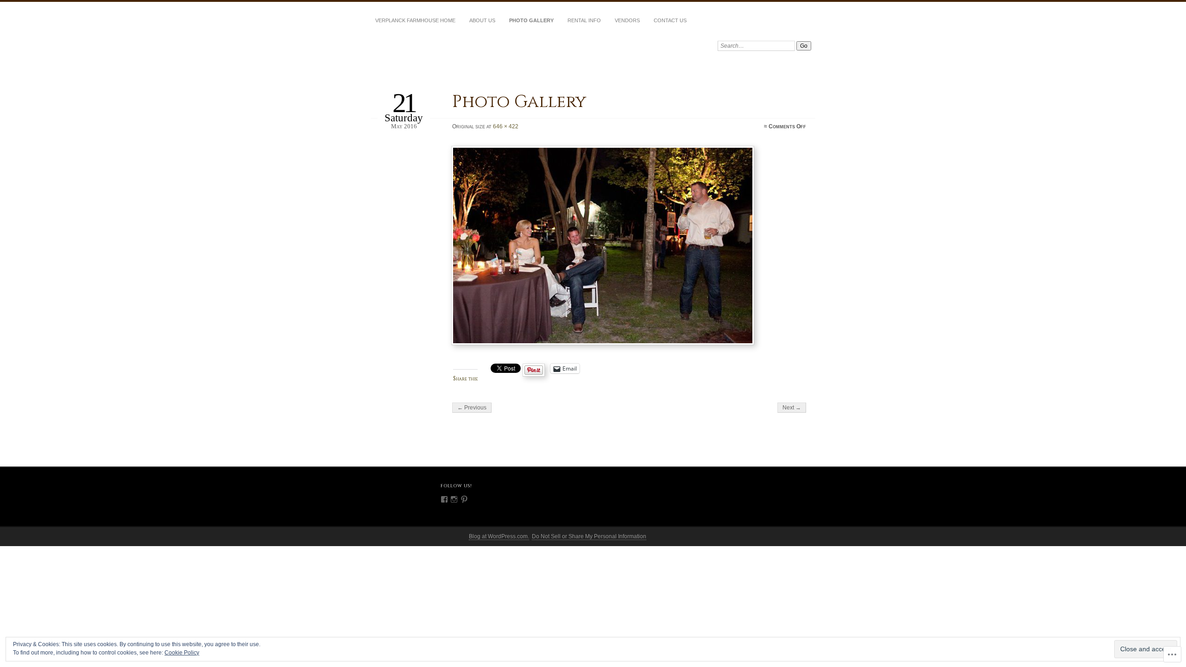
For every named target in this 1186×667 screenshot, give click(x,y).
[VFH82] (629, 245)
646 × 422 (505, 126)
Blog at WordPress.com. (499, 536)
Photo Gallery (531, 20)
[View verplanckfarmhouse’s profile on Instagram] (454, 499)
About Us (482, 20)
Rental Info (584, 20)
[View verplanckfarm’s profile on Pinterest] (464, 499)
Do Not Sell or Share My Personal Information (589, 536)
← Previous (471, 407)
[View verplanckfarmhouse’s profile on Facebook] (444, 499)
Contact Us (670, 20)
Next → (791, 407)
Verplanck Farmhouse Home (415, 20)
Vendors (627, 20)
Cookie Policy (181, 652)
